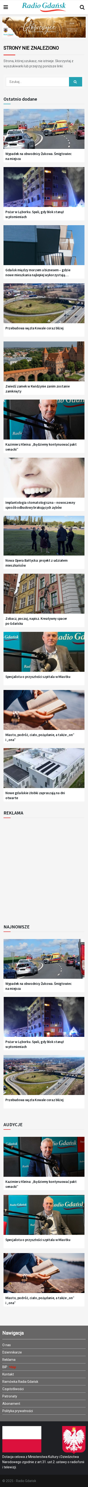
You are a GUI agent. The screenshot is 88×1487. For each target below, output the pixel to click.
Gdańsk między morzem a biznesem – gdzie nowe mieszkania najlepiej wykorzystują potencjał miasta (37, 272)
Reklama (8, 1360)
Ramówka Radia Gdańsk (20, 1382)
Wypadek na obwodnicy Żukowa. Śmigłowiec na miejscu (38, 156)
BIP (5, 1367)
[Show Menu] (6, 7)
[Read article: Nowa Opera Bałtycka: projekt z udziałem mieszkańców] (44, 538)
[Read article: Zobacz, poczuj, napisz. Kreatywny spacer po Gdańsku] (44, 596)
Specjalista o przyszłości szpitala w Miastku (37, 676)
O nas (6, 1345)
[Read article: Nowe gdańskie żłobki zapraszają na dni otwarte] (44, 771)
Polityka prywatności (17, 1411)
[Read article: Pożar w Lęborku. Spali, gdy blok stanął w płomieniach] (44, 190)
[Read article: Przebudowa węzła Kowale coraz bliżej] (44, 306)
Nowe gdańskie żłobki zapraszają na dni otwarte (35, 795)
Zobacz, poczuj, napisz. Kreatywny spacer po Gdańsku (36, 621)
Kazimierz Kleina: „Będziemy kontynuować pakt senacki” (41, 447)
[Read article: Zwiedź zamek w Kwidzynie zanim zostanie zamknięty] (44, 364)
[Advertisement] (44, 869)
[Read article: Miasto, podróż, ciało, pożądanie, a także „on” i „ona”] (44, 713)
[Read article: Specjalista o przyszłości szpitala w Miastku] (44, 654)
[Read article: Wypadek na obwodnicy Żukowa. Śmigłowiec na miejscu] (44, 132)
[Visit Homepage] (44, 7)
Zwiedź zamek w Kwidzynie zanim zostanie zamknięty (37, 388)
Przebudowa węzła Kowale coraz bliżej (34, 328)
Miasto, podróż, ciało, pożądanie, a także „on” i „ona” (39, 737)
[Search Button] (82, 7)
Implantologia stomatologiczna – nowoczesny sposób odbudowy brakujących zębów (40, 505)
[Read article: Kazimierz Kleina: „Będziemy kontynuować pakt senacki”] (44, 422)
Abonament (11, 1403)
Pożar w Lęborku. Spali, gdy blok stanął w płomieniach (34, 214)
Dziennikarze (12, 1352)
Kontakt (8, 1374)
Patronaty (9, 1396)
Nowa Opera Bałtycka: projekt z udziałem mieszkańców (36, 563)
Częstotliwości (13, 1389)
